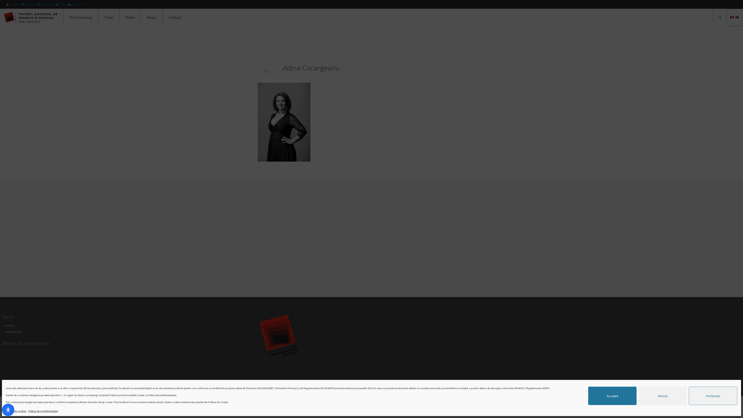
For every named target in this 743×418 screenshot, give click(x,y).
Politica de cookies (16, 411)
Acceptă (612, 396)
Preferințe (713, 396)
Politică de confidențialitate (43, 411)
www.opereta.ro (53, 395)
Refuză (663, 396)
